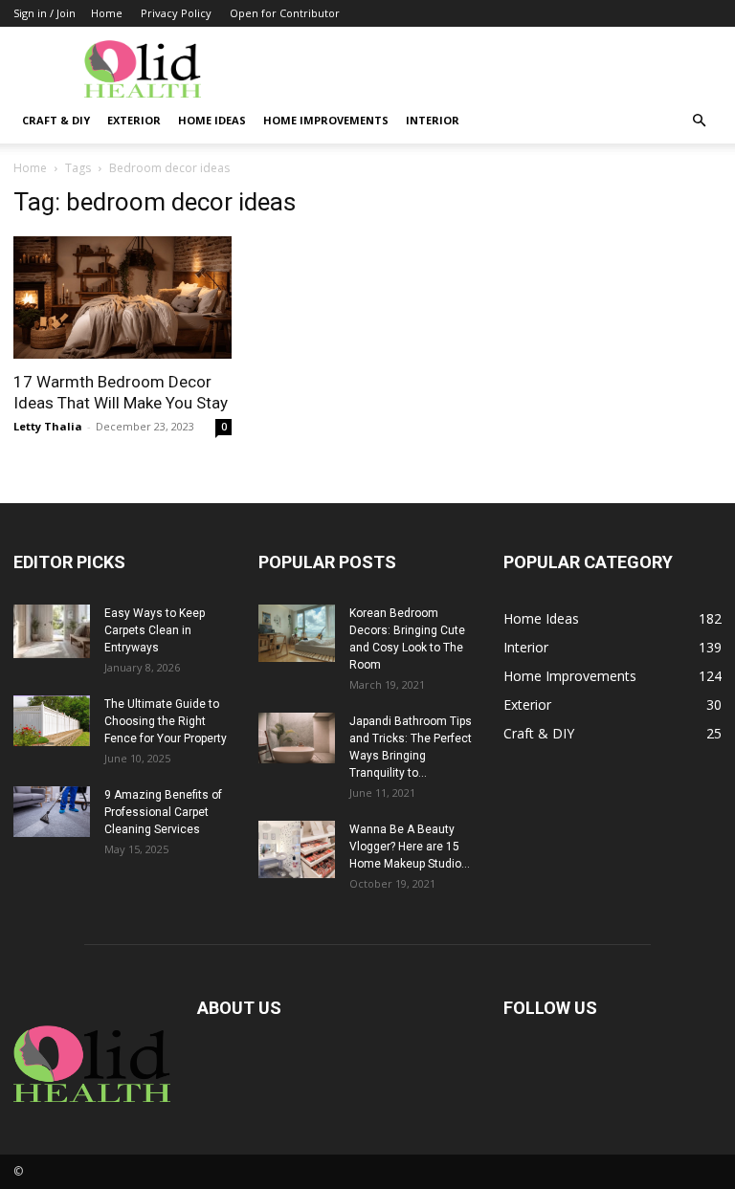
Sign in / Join (44, 13)
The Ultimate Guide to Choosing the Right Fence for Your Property (165, 721)
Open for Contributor (285, 13)
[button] (699, 121)
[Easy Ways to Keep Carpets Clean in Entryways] (51, 631)
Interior (432, 120)
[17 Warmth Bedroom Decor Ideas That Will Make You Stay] (122, 297)
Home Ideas (212, 120)
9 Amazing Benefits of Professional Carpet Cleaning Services (163, 812)
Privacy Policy (176, 13)
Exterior (134, 120)
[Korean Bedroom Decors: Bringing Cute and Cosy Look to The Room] (296, 633)
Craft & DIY (56, 120)
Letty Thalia (47, 426)
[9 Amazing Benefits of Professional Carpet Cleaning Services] (51, 811)
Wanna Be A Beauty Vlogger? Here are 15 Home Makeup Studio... (409, 846)
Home (106, 13)
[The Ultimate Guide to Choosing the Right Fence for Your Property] (51, 720)
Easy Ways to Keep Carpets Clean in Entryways (154, 630)
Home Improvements (326, 120)
